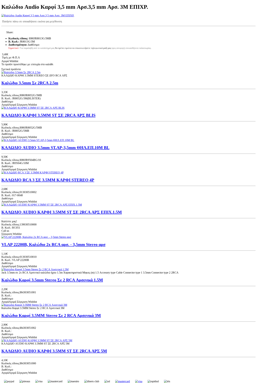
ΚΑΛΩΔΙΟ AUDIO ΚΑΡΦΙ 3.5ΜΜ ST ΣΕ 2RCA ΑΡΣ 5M (54, 351)
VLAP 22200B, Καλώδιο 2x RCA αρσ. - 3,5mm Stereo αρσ (53, 244)
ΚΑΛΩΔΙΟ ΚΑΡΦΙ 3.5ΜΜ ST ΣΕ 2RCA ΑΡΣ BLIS (48, 115)
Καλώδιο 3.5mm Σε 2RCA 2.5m (29, 83)
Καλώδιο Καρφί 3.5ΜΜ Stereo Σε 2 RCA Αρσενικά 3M (51, 315)
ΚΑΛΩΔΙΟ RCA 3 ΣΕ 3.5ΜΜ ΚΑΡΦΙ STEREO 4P (47, 180)
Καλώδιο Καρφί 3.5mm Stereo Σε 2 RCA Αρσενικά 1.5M (52, 280)
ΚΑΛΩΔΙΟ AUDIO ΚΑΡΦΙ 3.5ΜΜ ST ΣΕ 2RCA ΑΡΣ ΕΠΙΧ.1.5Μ (61, 212)
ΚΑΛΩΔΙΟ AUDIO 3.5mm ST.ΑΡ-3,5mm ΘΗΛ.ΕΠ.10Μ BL (55, 147)
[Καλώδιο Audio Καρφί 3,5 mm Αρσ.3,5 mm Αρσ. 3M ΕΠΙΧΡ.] (37, 15)
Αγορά (5, 61)
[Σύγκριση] (21, 61)
